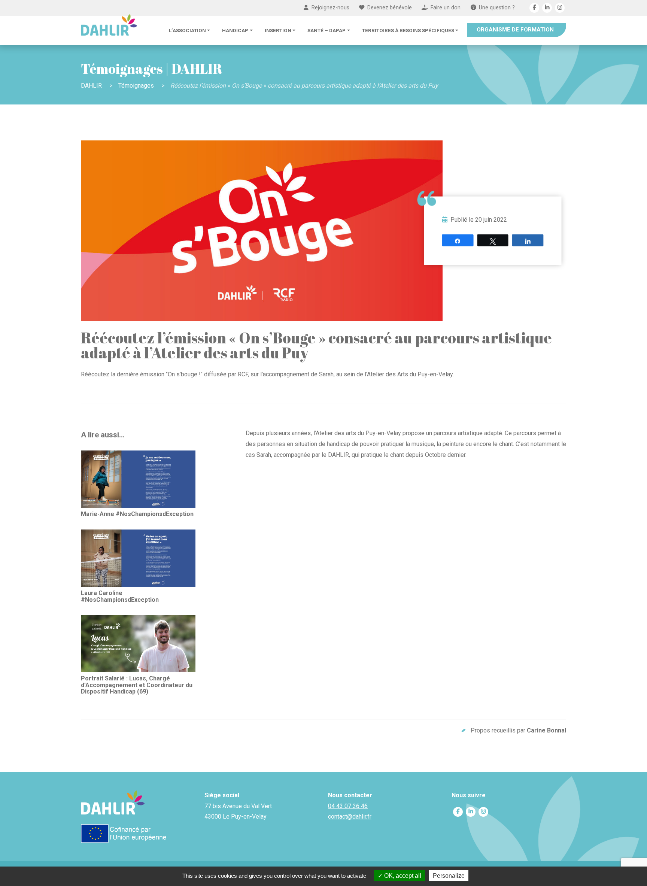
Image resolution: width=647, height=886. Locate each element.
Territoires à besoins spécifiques (408, 30)
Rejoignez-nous (330, 7)
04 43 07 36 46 (348, 806)
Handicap (235, 30)
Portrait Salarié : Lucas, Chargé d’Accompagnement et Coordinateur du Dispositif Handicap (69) (136, 685)
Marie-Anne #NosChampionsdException (137, 514)
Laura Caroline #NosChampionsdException (120, 596)
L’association (187, 30)
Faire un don (446, 7)
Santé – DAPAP (326, 30)
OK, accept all (402, 876)
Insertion (278, 30)
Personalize (449, 876)
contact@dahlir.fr (349, 816)
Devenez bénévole (389, 7)
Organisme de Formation (515, 29)
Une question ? (497, 7)
